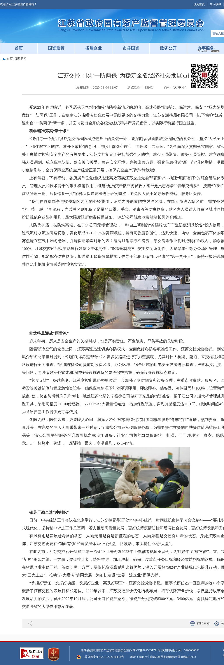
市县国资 (131, 48)
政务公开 (168, 48)
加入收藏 (215, 4)
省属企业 (93, 48)
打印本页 (203, 623)
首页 (19, 48)
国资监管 (56, 48)
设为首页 (199, 4)
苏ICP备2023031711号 (147, 650)
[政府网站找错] (32, 653)
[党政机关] (53, 654)
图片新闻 (20, 58)
